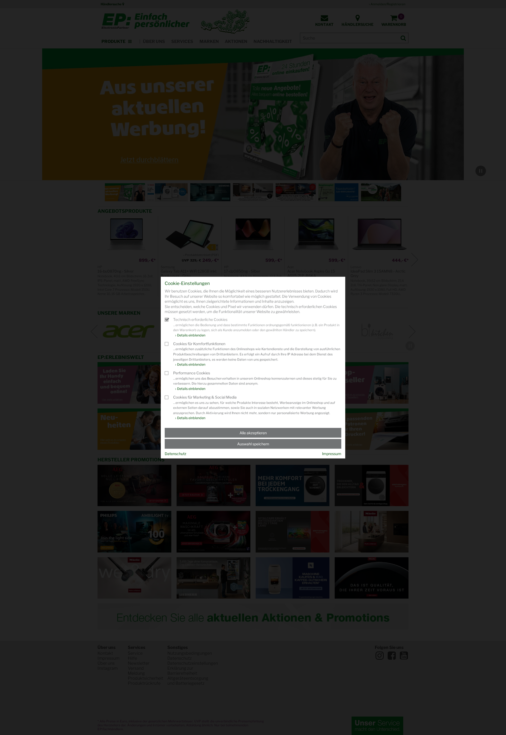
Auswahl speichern (253, 444)
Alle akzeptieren (253, 433)
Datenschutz (175, 453)
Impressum (331, 453)
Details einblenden (191, 335)
